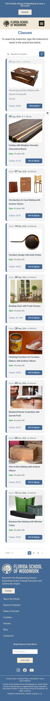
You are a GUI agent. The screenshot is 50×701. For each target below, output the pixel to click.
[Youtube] (31, 670)
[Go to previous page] (25, 553)
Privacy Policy (11, 679)
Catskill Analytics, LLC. (34, 694)
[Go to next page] (42, 553)
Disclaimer (34, 679)
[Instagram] (18, 670)
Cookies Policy (23, 679)
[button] (41, 23)
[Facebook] (25, 670)
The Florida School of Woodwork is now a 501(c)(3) (25, 4)
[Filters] (41, 54)
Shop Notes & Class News (25, 644)
